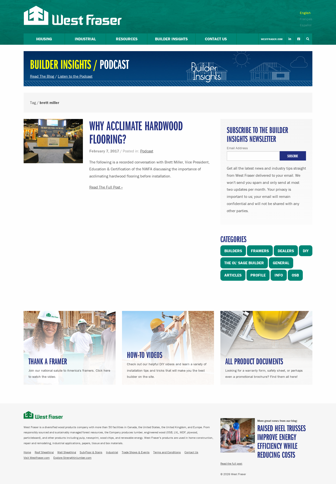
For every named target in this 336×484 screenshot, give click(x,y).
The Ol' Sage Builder (244, 262)
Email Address (237, 148)
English (305, 13)
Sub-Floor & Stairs (91, 452)
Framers (260, 250)
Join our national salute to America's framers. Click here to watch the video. (69, 367)
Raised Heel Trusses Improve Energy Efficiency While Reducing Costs (281, 441)
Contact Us (191, 452)
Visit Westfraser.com (37, 457)
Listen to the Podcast (75, 76)
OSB (295, 275)
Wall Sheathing (66, 452)
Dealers (286, 250)
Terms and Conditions (167, 452)
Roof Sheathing (44, 452)
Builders (233, 250)
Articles (233, 275)
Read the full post (231, 463)
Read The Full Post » (106, 187)
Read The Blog (42, 76)
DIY (305, 250)
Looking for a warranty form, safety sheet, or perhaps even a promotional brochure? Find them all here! (264, 367)
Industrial (112, 452)
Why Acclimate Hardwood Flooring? (136, 132)
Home (27, 452)
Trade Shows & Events (136, 452)
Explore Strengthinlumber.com (72, 457)
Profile (258, 275)
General (281, 262)
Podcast (146, 150)
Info (279, 275)
